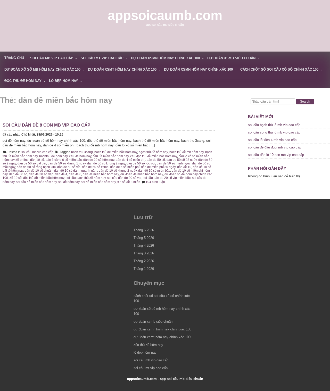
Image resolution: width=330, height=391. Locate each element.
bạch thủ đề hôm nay (153, 152)
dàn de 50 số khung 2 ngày (106, 163)
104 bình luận (155, 182)
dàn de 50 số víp (68, 167)
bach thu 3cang (82, 152)
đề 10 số (16, 178)
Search (305, 101)
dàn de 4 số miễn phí (130, 160)
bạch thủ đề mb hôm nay (186, 152)
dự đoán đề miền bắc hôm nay (141, 174)
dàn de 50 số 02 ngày (182, 160)
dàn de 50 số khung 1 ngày (67, 163)
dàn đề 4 (61, 174)
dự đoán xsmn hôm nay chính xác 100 (165, 58)
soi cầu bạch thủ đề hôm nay (86, 178)
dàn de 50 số (156, 160)
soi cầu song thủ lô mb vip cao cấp (274, 132)
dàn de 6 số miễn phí (124, 167)
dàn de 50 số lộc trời (141, 163)
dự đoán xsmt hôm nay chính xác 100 (122, 69)
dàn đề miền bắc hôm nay (101, 174)
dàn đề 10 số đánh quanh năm (75, 170)
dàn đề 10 (184, 167)
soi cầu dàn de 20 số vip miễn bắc (167, 178)
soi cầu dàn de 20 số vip (124, 178)
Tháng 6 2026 (144, 230)
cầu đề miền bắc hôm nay (111, 156)
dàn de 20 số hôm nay (98, 160)
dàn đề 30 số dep (41, 174)
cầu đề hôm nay (80, 156)
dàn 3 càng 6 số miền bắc (64, 160)
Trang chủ (14, 58)
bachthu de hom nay (53, 156)
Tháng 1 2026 (144, 269)
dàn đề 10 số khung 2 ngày (118, 170)
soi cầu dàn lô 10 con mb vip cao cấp (276, 155)
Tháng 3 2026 (144, 253)
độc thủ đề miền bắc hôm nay (43, 178)
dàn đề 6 (75, 174)
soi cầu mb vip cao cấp (51, 58)
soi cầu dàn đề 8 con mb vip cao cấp (46, 125)
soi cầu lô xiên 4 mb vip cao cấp (272, 140)
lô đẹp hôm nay (63, 81)
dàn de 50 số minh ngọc (174, 163)
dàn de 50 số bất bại (32, 163)
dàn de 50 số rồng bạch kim (36, 167)
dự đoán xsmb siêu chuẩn (231, 58)
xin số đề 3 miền (128, 182)
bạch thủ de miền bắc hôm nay (115, 152)
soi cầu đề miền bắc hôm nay (36, 182)
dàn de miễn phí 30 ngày (158, 167)
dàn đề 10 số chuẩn (39, 170)
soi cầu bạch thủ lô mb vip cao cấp (274, 125)
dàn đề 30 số (18, 174)
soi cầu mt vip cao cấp (102, 58)
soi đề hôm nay (68, 182)
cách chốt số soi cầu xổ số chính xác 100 (279, 69)
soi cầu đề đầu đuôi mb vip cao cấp (274, 147)
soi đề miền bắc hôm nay (98, 182)
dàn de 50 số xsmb (95, 167)
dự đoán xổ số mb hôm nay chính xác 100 (42, 69)
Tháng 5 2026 (144, 238)
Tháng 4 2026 (144, 245)
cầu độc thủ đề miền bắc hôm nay (153, 156)
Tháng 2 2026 (144, 261)
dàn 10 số (37, 160)
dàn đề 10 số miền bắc (154, 170)
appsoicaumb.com (165, 15)
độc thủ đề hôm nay (23, 81)
